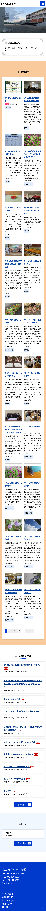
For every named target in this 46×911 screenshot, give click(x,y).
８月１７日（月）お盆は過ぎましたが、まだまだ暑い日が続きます (32, 154)
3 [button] (11, 630)
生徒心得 (8, 790)
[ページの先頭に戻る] (43, 908)
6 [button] (19, 630)
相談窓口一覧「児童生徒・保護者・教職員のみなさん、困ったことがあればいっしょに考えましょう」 (23, 683)
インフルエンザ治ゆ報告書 (15, 778)
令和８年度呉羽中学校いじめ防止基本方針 (21, 711)
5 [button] (17, 630)
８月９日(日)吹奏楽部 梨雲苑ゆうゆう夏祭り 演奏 (32, 210)
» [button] (33, 630)
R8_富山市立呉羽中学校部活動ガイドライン (22, 665)
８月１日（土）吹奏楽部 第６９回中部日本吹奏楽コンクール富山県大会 (13, 429)
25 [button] (30, 630)
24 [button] (26, 630)
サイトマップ (9, 883)
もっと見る (22, 804)
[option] (23, 20)
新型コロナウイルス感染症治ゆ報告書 (20, 742)
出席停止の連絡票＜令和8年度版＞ (19, 754)
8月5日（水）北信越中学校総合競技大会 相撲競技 (13, 264)
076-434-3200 (13, 876)
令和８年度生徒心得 (12, 699)
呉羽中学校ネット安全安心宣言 (17, 766)
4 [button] (14, 630)
